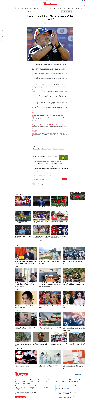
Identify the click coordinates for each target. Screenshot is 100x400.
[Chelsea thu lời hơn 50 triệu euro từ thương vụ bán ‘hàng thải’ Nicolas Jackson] (41, 201)
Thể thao (50, 8)
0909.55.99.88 (32, 387)
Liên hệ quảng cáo (32, 385)
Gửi (64, 178)
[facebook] (82, 1)
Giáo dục (69, 8)
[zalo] (65, 389)
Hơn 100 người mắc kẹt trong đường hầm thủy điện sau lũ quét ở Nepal (77, 344)
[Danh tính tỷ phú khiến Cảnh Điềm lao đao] (74, 297)
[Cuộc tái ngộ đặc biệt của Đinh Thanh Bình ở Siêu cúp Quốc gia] (59, 201)
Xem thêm (84, 8)
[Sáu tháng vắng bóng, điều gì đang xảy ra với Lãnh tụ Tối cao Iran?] (26, 319)
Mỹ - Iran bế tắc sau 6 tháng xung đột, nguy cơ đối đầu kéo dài (50, 327)
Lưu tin (2, 34)
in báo (67, 12)
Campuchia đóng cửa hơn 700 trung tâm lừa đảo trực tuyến (59, 344)
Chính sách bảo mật (76, 385)
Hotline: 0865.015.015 (35, 0)
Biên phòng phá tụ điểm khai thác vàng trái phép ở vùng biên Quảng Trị (73, 283)
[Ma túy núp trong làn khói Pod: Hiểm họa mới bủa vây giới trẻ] (26, 357)
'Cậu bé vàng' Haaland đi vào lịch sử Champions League (45, 156)
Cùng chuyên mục (20, 194)
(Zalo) (36, 387)
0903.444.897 (46, 387)
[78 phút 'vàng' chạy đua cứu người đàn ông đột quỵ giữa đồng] (50, 357)
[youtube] (84, 1)
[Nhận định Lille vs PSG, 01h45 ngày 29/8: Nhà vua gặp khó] (59, 230)
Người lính (55, 8)
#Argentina (44, 148)
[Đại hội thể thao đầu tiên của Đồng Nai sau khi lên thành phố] (23, 216)
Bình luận (2, 37)
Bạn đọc (63, 381)
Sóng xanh (26, 8)
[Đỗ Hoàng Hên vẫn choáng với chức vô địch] (50, 297)
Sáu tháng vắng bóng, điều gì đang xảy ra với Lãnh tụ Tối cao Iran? (26, 327)
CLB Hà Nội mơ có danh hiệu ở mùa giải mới (40, 222)
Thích (37, 185)
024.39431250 (18, 389)
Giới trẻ (42, 8)
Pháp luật (46, 8)
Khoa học (73, 8)
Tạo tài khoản (41, 173)
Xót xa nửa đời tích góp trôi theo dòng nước (49, 262)
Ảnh (31, 377)
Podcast (40, 377)
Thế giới (38, 8)
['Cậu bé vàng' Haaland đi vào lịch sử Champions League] (63, 157)
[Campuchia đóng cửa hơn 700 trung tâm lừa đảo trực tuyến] (59, 337)
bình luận (69, 12)
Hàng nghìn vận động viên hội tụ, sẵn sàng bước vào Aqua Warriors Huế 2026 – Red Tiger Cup (59, 223)
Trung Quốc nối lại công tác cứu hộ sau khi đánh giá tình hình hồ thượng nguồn (23, 344)
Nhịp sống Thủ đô (18, 383)
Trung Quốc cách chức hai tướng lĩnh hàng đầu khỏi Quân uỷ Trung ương (41, 344)
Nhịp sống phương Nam (26, 383)
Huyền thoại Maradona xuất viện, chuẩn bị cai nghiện (47, 115)
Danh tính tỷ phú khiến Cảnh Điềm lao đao (74, 306)
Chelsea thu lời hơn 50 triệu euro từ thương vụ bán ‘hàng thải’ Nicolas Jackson (41, 208)
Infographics (56, 377)
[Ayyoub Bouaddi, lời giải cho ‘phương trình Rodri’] (23, 230)
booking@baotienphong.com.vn (35, 388)
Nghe (2, 28)
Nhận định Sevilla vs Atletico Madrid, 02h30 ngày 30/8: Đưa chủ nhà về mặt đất (23, 208)
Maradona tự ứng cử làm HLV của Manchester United (48, 133)
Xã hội (19, 8)
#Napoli (49, 148)
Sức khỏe (34, 8)
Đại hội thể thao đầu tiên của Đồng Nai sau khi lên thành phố (22, 222)
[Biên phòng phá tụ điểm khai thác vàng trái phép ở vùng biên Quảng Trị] (74, 275)
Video (81, 8)
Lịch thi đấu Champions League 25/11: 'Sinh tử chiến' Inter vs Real (48, 163)
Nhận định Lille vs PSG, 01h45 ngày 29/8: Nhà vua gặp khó (59, 237)
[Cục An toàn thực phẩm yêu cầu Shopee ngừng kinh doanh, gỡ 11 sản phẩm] (74, 357)
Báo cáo (48, 185)
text (64, 12)
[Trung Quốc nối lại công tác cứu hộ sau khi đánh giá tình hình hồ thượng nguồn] (23, 337)
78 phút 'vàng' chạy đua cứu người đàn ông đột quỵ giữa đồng (50, 365)
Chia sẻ (2, 31)
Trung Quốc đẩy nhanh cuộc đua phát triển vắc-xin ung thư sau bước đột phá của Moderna (74, 328)
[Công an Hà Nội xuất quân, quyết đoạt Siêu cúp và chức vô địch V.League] (41, 230)
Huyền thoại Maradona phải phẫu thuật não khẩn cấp (47, 125)
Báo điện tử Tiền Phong (50, 4)
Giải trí (65, 8)
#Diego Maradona (36, 148)
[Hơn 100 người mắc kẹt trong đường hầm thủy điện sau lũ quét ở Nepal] (77, 337)
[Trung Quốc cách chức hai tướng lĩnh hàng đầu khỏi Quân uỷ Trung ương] (41, 337)
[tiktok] (63, 388)
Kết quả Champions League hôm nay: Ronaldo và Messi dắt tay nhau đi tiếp (51, 168)
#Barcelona (55, 148)
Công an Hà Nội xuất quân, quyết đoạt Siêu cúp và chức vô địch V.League (41, 237)
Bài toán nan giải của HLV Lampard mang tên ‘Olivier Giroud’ (47, 161)
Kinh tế (22, 8)
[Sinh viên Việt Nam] (77, 375)
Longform (48, 377)
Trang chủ (15, 8)
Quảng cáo (71, 0)
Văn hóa (61, 8)
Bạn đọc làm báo (21, 397)
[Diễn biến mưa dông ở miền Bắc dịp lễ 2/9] (74, 253)
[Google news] (68, 389)
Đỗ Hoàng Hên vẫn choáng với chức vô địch (50, 306)
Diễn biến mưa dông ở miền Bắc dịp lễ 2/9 (73, 262)
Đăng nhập (34, 173)
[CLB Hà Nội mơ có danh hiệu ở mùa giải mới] (41, 216)
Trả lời (42, 185)
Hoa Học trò (60, 0)
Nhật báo (24, 377)
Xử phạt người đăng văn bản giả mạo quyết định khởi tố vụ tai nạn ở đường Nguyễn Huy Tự (25, 284)
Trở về (2, 40)
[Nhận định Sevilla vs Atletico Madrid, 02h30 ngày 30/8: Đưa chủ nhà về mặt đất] (23, 201)
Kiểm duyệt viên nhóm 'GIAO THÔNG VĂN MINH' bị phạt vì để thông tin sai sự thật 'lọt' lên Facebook (50, 284)
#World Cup (61, 148)
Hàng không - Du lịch (72, 381)
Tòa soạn (66, 0)
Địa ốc (30, 8)
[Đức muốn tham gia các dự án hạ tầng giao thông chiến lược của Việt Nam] (26, 253)
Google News (71, 12)
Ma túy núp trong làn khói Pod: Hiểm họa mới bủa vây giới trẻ (25, 365)
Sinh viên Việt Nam (53, 0)
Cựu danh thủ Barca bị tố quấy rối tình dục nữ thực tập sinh (47, 166)
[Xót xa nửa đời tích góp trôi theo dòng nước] (50, 253)
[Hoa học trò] (84, 375)
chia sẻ (62, 12)
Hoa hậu (77, 8)
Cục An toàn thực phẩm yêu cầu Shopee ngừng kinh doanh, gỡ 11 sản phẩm (73, 366)
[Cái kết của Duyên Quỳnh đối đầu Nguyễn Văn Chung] (26, 297)
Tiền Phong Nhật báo (44, 0)
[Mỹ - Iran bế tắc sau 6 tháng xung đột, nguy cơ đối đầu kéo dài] (50, 319)
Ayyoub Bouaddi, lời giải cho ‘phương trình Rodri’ (23, 237)
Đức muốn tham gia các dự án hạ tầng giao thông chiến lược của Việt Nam (25, 262)
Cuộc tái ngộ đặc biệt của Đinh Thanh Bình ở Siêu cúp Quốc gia (59, 207)
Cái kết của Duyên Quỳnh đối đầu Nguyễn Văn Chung (24, 306)
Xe (58, 8)
